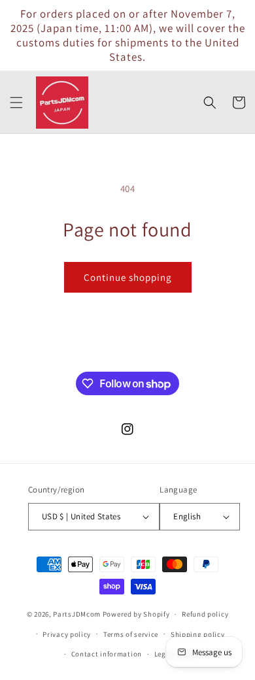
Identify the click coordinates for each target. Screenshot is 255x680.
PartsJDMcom (77, 614)
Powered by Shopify (136, 614)
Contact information (106, 653)
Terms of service (130, 634)
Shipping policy (198, 634)
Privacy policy (66, 634)
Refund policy (205, 614)
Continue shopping (128, 277)
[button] (16, 102)
